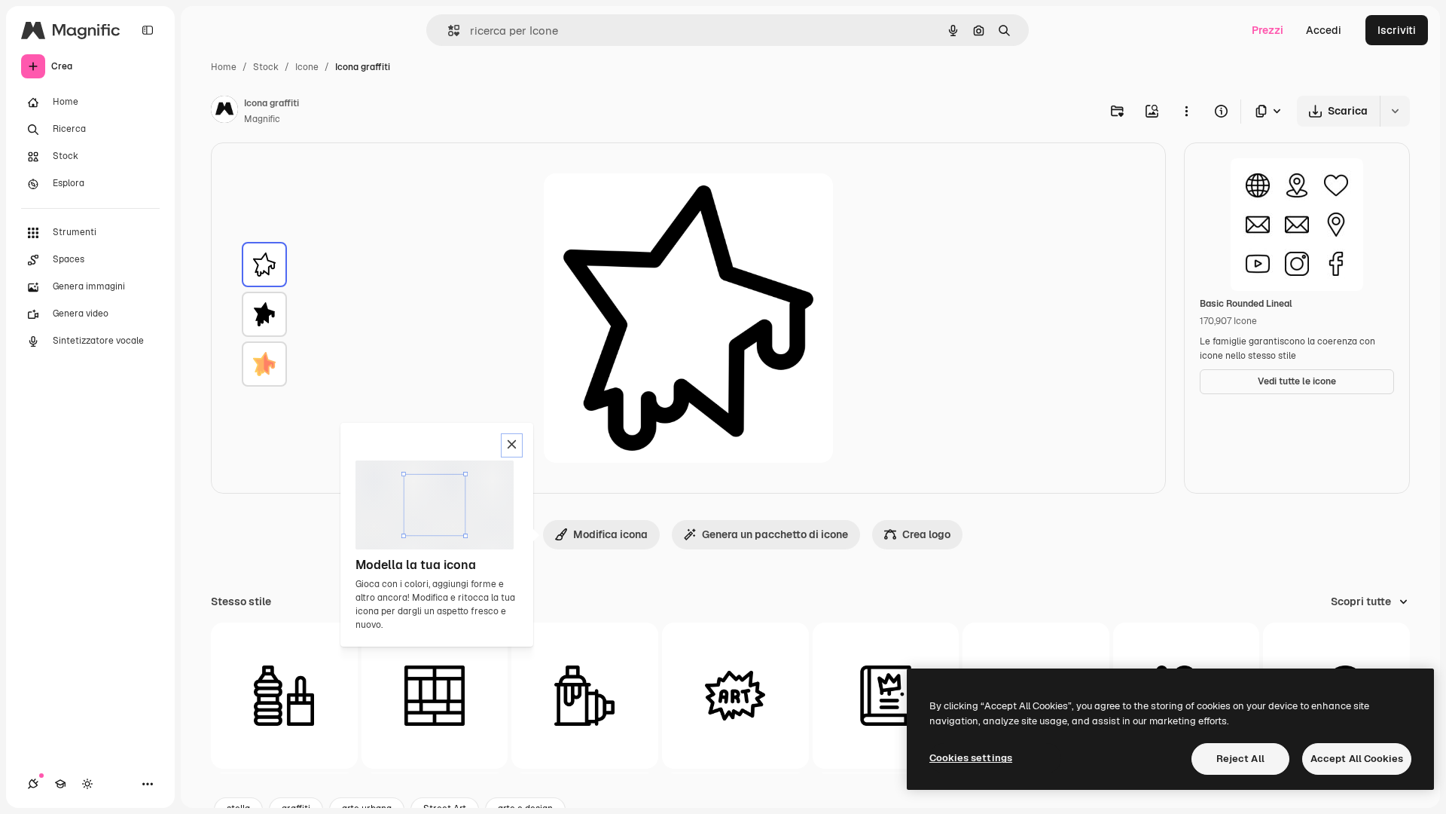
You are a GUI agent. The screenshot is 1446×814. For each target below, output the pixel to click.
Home (223, 67)
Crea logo (926, 534)
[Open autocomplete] (447, 30)
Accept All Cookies (1356, 758)
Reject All (1240, 758)
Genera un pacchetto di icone (775, 534)
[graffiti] (264, 264)
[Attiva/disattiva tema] (87, 784)
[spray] (584, 696)
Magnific (262, 119)
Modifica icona (610, 534)
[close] (511, 445)
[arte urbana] (735, 696)
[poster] (435, 696)
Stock (266, 67)
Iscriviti (1396, 30)
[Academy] (60, 784)
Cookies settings (970, 757)
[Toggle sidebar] (148, 30)
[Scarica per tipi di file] (1269, 111)
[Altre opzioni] (1186, 111)
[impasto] (284, 696)
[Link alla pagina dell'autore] (224, 111)
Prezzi (1267, 30)
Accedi (1323, 30)
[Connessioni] (33, 784)
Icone (307, 67)
